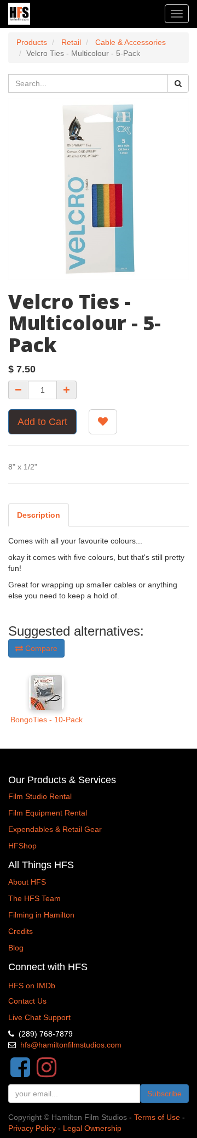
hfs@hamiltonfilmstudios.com (70, 1044)
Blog (16, 947)
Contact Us (27, 1001)
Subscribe (164, 1093)
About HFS (27, 881)
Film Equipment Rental (47, 812)
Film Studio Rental (40, 796)
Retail (71, 42)
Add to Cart (42, 421)
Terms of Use (157, 1117)
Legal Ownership (92, 1128)
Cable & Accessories (130, 42)
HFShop (22, 845)
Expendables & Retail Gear (55, 829)
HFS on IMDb (31, 985)
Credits (20, 931)
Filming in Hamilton (41, 914)
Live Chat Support (39, 1017)
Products (31, 42)
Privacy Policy (32, 1128)
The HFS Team (34, 898)
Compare (40, 648)
